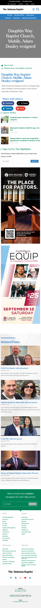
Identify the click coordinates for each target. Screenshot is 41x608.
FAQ (30, 596)
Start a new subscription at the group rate (29, 558)
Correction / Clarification (8, 561)
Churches (28, 68)
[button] (37, 9)
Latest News (30, 15)
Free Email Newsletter (29, 18)
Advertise (4, 534)
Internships (5, 536)
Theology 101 (25, 530)
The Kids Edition (19, 15)
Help (26, 596)
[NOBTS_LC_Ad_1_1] (20, 205)
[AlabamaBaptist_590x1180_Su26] (20, 285)
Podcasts (23, 525)
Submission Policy (7, 563)
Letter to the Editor (7, 553)
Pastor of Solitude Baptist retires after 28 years (20, 473)
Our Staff (4, 525)
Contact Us (5, 519)
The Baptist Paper (27, 1)
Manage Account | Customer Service (28, 565)
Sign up (34, 161)
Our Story (4, 523)
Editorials (23, 521)
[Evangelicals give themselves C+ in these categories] (4, 119)
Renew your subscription (27, 551)
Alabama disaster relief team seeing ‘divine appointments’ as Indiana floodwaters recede (25, 139)
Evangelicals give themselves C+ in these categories (24, 118)
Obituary (4, 559)
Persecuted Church (26, 532)
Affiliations (5, 530)
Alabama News (9, 68)
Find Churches (6, 538)
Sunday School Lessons (27, 519)
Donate (4, 521)
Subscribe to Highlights (27, 562)
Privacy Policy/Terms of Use (17, 596)
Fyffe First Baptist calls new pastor (14, 368)
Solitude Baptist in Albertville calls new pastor (19, 402)
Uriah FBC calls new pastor (11, 439)
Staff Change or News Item (9, 551)
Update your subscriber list (28, 560)
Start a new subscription (27, 549)
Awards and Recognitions (8, 527)
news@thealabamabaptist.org (20, 601)
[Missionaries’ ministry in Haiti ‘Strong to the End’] (4, 130)
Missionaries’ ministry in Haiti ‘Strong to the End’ (24, 129)
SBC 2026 (9, 15)
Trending (8, 18)
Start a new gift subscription (28, 553)
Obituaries (24, 527)
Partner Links (5, 532)
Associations (20, 68)
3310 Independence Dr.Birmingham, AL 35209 (20, 590)
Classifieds (16, 18)
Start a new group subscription (29, 555)
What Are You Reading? (8, 557)
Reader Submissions (7, 555)
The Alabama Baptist (14, 1)
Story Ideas (5, 549)
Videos (23, 534)
